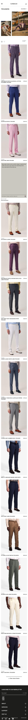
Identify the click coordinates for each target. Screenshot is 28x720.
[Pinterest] (10, 718)
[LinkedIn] (14, 718)
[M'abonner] (24, 693)
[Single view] (2, 41)
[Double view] (4, 41)
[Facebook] (3, 718)
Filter (24, 41)
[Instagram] (7, 718)
